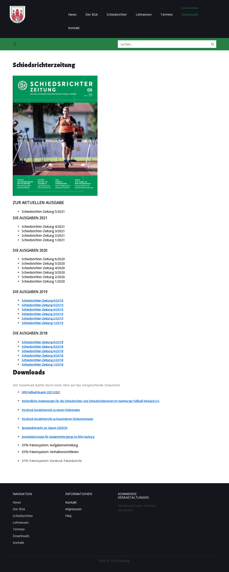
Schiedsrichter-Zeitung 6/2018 (42, 342)
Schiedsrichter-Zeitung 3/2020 (43, 272)
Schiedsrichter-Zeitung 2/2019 (42, 318)
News (72, 14)
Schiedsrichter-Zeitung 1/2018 (42, 364)
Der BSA (91, 14)
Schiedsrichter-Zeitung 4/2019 (42, 309)
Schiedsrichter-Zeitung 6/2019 (42, 300)
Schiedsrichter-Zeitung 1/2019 (42, 323)
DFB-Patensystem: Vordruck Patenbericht (52, 461)
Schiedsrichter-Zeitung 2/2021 (43, 235)
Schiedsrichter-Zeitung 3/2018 (42, 355)
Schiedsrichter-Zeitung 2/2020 (43, 277)
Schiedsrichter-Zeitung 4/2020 (43, 268)
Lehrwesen (144, 14)
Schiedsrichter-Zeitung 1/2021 (43, 240)
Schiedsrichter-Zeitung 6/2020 (43, 259)
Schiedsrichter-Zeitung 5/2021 (43, 211)
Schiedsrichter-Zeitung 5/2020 (43, 263)
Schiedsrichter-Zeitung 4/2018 (42, 351)
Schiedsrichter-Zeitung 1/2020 (43, 281)
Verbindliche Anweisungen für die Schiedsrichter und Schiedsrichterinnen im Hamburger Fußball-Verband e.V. (91, 401)
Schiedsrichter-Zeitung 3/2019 (42, 314)
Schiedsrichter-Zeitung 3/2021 (43, 231)
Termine (167, 14)
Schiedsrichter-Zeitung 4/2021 (43, 226)
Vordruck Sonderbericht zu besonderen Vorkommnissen (57, 419)
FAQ (68, 516)
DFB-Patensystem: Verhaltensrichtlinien (50, 452)
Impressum (73, 509)
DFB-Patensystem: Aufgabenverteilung (50, 445)
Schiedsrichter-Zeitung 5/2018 (42, 346)
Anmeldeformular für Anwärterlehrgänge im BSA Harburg (58, 437)
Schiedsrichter (117, 14)
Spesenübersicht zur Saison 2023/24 (44, 428)
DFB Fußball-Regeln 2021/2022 (41, 392)
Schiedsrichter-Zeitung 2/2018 (42, 360)
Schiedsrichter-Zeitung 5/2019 (42, 305)
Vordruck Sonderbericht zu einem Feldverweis (51, 410)
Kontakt (74, 28)
